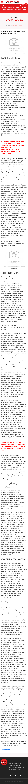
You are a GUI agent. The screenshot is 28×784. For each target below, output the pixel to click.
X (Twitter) (4, 749)
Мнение (5, 6)
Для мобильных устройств (15, 769)
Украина (24, 7)
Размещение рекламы (14, 765)
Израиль (4, 9)
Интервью (16, 6)
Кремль (24, 9)
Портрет (4, 7)
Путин (19, 9)
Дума (14, 11)
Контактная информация (15, 763)
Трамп (15, 9)
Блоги (17, 7)
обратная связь (13, 760)
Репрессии (22, 6)
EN (23, 4)
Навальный (10, 9)
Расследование (11, 7)
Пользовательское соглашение (17, 767)
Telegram (8, 749)
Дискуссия (10, 6)
